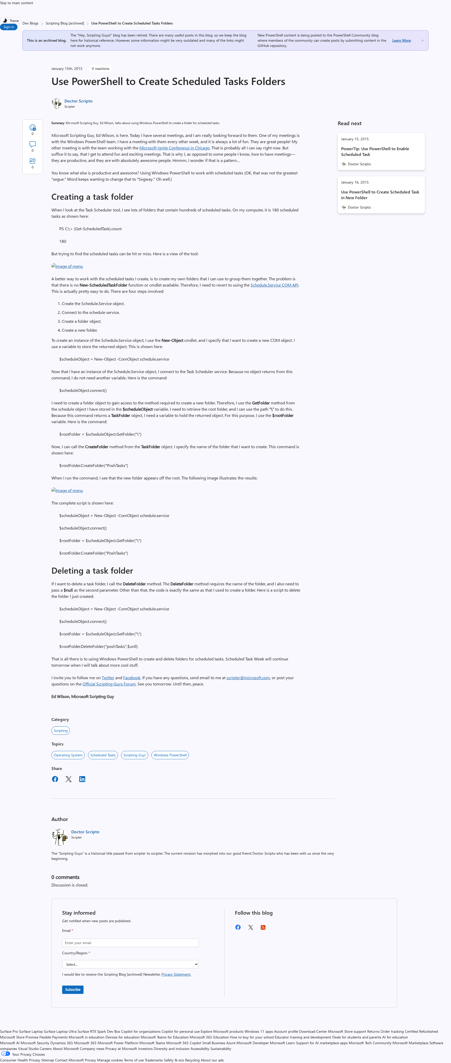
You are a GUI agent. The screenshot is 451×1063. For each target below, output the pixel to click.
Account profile (286, 1031)
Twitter (108, 677)
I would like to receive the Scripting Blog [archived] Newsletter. (126, 974)
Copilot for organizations (141, 1031)
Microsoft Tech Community (370, 1042)
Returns (373, 1031)
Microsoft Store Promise (19, 1037)
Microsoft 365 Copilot (183, 1042)
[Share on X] (68, 779)
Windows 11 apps (259, 1031)
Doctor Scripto (78, 101)
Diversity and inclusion (171, 1048)
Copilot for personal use (181, 1031)
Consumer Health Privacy (20, 1060)
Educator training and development (303, 1037)
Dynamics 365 (61, 1042)
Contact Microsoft (69, 1060)
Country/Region (76, 952)
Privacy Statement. (176, 974)
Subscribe (72, 989)
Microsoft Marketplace (410, 1042)
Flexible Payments (53, 1037)
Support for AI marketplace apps (322, 1042)
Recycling (192, 1060)
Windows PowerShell (170, 754)
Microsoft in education (86, 1037)
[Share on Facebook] (55, 779)
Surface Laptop (31, 1031)
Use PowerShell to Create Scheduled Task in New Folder (380, 194)
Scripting (61, 730)
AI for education (395, 1037)
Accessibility (200, 1048)
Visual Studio (28, 1048)
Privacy (91, 1060)
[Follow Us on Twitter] (250, 929)
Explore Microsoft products (222, 1031)
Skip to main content (16, 2)
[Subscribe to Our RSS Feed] (263, 929)
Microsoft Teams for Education (165, 1037)
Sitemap (47, 1060)
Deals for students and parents (356, 1037)
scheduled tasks (103, 754)
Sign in (9, 27)
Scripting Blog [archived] (65, 23)
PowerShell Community (351, 35)
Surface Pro (9, 1031)
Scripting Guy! (134, 754)
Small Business (213, 1042)
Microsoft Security (35, 1042)
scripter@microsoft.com (248, 677)
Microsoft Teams (152, 1042)
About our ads (212, 1060)
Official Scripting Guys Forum (109, 684)
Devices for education (122, 1037)
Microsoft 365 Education (209, 1037)
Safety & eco (174, 1060)
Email (67, 930)
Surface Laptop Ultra (60, 1031)
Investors (145, 1048)
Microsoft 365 (85, 1042)
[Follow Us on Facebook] (238, 929)
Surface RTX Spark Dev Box (99, 1031)
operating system (68, 754)
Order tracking (392, 1031)
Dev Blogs (30, 23)
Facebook (131, 677)
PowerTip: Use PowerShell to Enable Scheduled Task (375, 151)
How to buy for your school (252, 1037)
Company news (92, 1048)
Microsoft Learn (282, 1042)
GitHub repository (272, 45)
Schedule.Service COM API (274, 285)
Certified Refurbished (421, 1031)
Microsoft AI (10, 1042)
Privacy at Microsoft (121, 1048)
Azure (230, 1042)
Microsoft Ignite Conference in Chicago (174, 147)
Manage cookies (110, 1060)
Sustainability (220, 1048)
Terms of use (134, 1060)
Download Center (313, 1031)
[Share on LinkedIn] (82, 779)
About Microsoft (66, 1048)
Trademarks (154, 1060)
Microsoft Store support (347, 1031)
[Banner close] (422, 40)
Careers (46, 1048)
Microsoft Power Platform (118, 1042)
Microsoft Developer (252, 1042)
